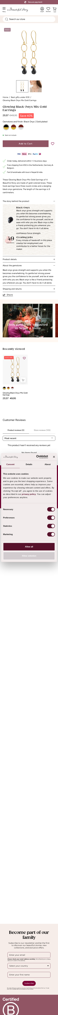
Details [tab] (29, 464)
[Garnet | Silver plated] (21, 127)
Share (10, 295)
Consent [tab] (10, 464)
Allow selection (29, 556)
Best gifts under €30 (20, 97)
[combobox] (29, 19)
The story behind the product (16, 201)
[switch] (51, 518)
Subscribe (29, 983)
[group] (29, 377)
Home (5, 97)
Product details (10, 259)
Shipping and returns (12, 289)
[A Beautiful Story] (20, 9)
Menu (4, 10)
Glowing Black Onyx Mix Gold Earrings (15, 394)
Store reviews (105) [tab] (42, 430)
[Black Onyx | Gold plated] (6, 127)
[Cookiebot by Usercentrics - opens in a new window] (36, 457)
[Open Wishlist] (48, 8)
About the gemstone (12, 265)
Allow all (29, 547)
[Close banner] (54, 457)
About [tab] (48, 464)
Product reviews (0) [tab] (16, 430)
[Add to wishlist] (52, 143)
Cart (55, 11)
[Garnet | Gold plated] (13, 127)
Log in (42, 9)
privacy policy (29, 494)
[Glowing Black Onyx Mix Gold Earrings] (22, 86)
